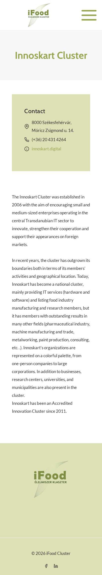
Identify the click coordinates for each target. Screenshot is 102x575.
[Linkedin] (56, 566)
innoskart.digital (46, 148)
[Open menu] (89, 15)
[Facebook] (46, 566)
